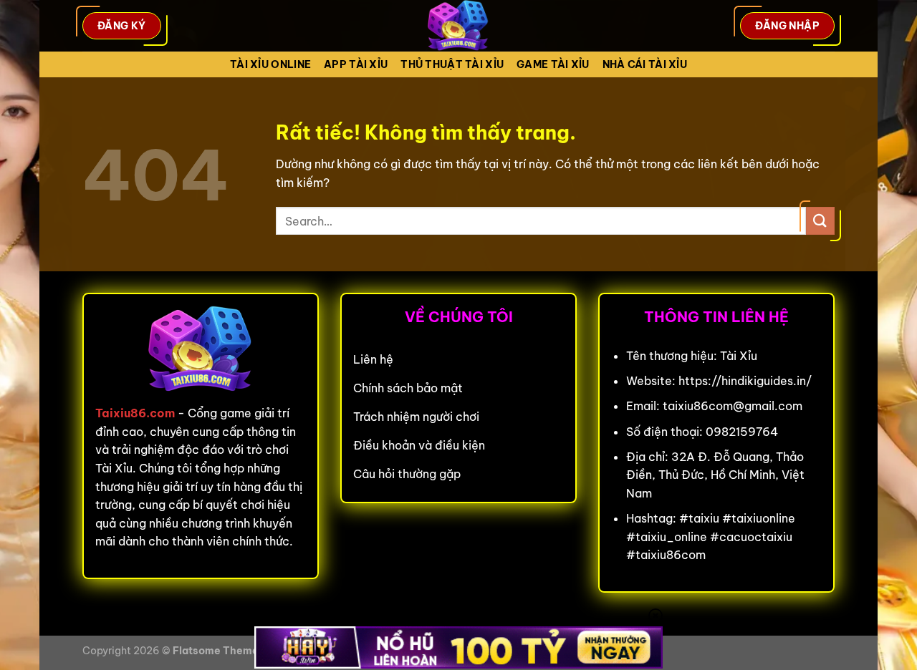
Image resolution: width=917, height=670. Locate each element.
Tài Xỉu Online (270, 64)
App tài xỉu (356, 64)
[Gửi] (820, 221)
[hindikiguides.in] (458, 26)
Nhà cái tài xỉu (644, 64)
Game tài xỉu (553, 64)
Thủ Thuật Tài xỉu (452, 64)
